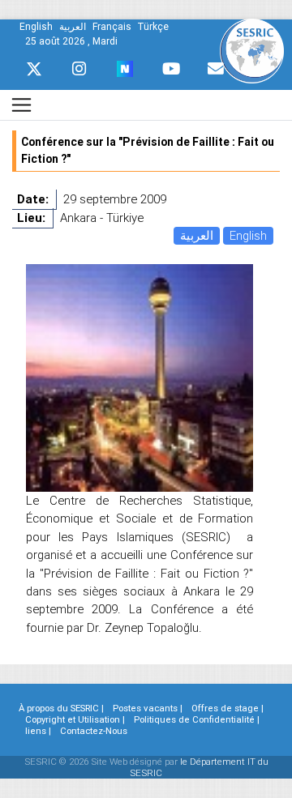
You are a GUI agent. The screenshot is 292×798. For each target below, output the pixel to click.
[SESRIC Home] (252, 50)
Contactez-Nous (93, 730)
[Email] (216, 69)
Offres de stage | (227, 708)
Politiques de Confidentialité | (197, 719)
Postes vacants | (147, 708)
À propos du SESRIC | (61, 708)
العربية (196, 235)
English (248, 235)
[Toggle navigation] (21, 105)
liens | (38, 730)
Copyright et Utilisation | (75, 719)
